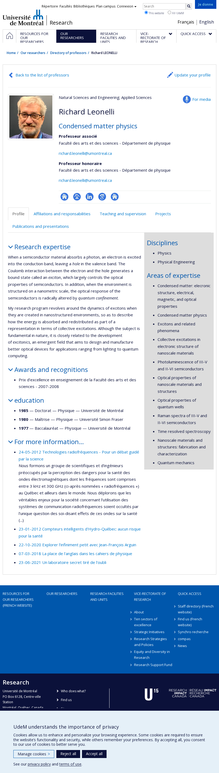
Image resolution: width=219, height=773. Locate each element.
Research (61, 22)
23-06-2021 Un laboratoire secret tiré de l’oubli (62, 562)
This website (156, 13)
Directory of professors (68, 53)
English (206, 22)
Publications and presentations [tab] (40, 226)
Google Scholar (102, 197)
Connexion (125, 6)
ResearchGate (64, 197)
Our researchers (33, 53)
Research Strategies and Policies (150, 641)
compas (184, 638)
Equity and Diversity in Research (152, 654)
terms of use (70, 764)
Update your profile (192, 75)
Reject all (68, 753)
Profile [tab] (18, 213)
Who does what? (73, 691)
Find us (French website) (190, 622)
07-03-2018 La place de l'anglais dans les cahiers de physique (75, 553)
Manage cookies (34, 753)
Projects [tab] (163, 213)
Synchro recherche (193, 631)
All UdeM (177, 13)
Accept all (94, 753)
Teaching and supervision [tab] (123, 213)
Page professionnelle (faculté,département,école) (77, 197)
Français (186, 22)
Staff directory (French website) (196, 609)
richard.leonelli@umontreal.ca (85, 153)
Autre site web (115, 197)
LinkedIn (89, 197)
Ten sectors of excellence (145, 622)
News (182, 645)
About (139, 612)
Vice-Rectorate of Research (150, 596)
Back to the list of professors (42, 75)
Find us (66, 700)
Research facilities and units (107, 596)
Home (11, 53)
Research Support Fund (153, 664)
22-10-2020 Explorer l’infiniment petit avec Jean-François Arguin (77, 544)
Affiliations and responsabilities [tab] (62, 213)
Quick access (189, 593)
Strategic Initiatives (149, 631)
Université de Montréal (23, 17)
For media (201, 99)
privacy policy (39, 764)
